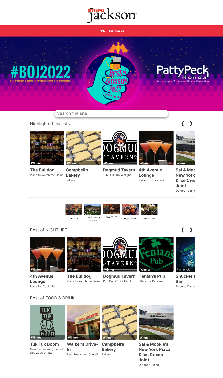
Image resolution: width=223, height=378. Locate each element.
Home (102, 31)
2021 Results (116, 31)
